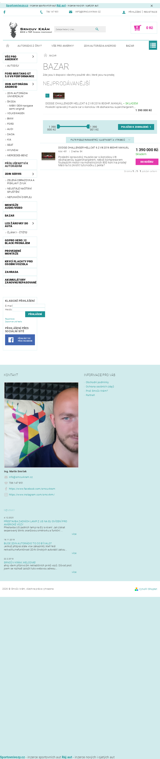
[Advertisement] (80, 624)
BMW (10, 118)
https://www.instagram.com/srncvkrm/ (32, 494)
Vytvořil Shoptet (148, 589)
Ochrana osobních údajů (100, 386)
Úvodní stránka (8, 46)
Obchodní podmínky (97, 382)
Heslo (8, 309)
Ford (10, 123)
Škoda (11, 101)
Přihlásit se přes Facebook (25, 339)
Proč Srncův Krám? (97, 390)
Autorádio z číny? (30, 45)
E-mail (8, 305)
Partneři (90, 395)
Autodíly (13, 65)
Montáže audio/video (14, 206)
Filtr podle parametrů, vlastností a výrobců (98, 140)
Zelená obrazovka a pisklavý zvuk (21, 182)
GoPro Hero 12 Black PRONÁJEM (17, 242)
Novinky (9, 510)
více (74, 534)
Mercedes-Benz (17, 155)
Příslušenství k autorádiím (16, 165)
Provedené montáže (13, 252)
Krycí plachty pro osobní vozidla (19, 263)
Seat (10, 144)
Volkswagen (15, 113)
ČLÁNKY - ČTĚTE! (17, 232)
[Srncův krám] (30, 30)
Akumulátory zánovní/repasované (21, 281)
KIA (9, 139)
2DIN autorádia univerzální (17, 95)
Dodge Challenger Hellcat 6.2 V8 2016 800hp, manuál (91, 103)
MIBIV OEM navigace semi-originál (21, 107)
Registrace (150, 12)
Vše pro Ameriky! (63, 45)
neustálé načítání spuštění (19, 190)
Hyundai (12, 150)
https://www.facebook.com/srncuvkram (32, 488)
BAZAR (130, 45)
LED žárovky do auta (16, 225)
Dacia (11, 134)
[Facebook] (5, 12)
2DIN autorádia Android (100, 45)
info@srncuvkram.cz (21, 477)
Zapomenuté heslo (13, 321)
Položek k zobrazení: (136, 127)
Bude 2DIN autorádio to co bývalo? (28, 543)
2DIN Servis (13, 173)
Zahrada (11, 271)
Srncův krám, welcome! (20, 562)
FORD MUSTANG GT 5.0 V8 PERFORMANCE (19, 75)
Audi (10, 129)
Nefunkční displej (19, 197)
